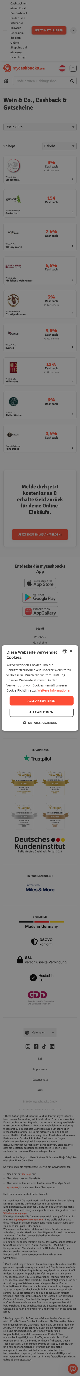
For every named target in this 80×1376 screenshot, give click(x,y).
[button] (40, 722)
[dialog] (40, 688)
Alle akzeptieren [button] (42, 701)
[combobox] (64, 651)
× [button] (70, 651)
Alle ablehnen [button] (41, 712)
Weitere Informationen (54, 690)
